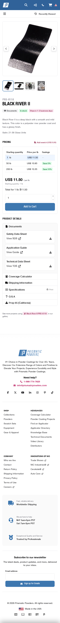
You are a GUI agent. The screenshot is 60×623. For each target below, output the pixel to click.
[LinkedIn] (30, 393)
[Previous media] (6, 48)
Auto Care (35, 473)
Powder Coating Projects (43, 419)
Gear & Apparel (11, 432)
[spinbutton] (30, 198)
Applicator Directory (40, 428)
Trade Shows (37, 460)
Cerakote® (36, 469)
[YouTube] (23, 393)
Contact (7, 465)
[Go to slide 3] (30, 86)
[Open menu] (4, 13)
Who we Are (10, 460)
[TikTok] (52, 393)
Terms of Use (10, 482)
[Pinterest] (45, 393)
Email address (11, 571)
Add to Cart (30, 206)
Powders (8, 419)
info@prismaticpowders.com (32, 385)
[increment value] (53, 196)
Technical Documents (41, 437)
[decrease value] (53, 200)
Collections (9, 415)
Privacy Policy (10, 478)
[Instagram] (37, 393)
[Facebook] (8, 393)
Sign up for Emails (32, 584)
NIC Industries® (38, 465)
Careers (8, 487)
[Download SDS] (50, 238)
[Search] (26, 5)
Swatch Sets (10, 423)
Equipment (9, 428)
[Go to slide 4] (41, 86)
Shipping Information (14, 473)
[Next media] (53, 48)
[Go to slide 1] (8, 86)
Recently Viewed (47, 13)
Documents (12, 110)
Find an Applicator (39, 423)
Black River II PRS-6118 (36, 313)
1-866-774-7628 (32, 381)
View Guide (12, 252)
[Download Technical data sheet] (50, 266)
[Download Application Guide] (50, 252)
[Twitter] (15, 393)
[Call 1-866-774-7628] (43, 5)
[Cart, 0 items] (53, 5)
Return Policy (10, 469)
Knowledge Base (39, 432)
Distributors (36, 446)
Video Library (37, 441)
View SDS (11, 238)
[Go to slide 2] (19, 86)
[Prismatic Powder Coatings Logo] (5, 5)
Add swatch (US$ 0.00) (46, 142)
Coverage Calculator (41, 415)
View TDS (11, 266)
